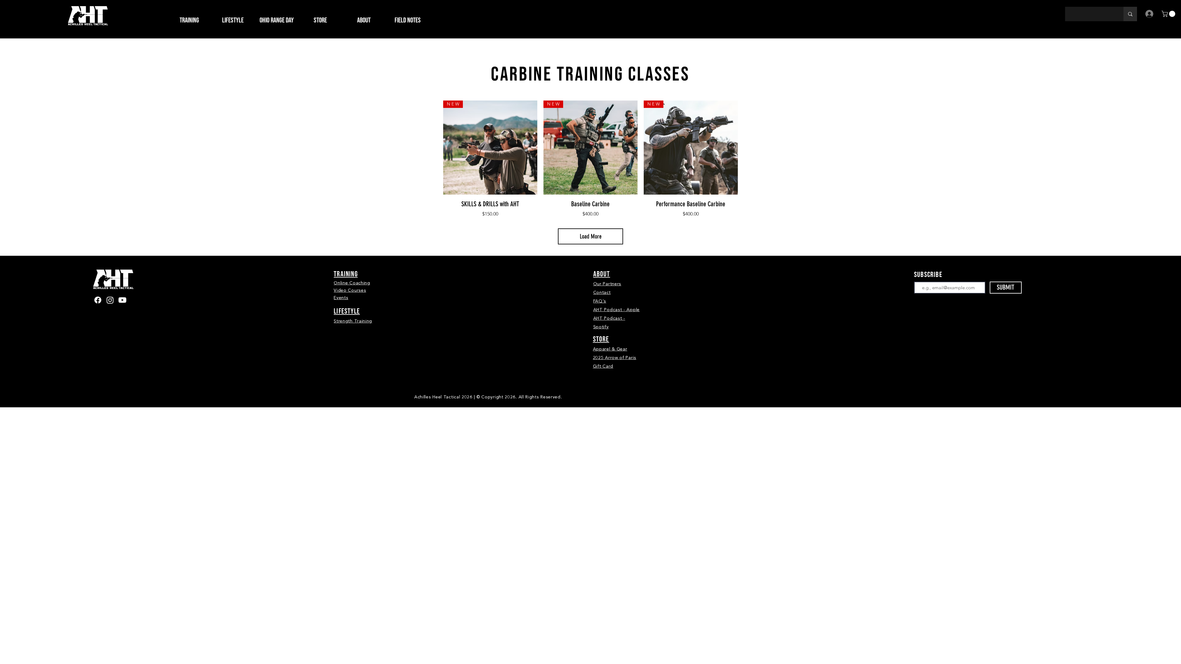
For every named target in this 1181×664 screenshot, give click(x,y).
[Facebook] (97, 300)
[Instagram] (110, 300)
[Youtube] (122, 300)
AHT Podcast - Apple (616, 310)
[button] (320, 20)
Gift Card (603, 366)
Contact (602, 292)
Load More (591, 236)
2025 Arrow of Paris (614, 358)
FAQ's (599, 301)
